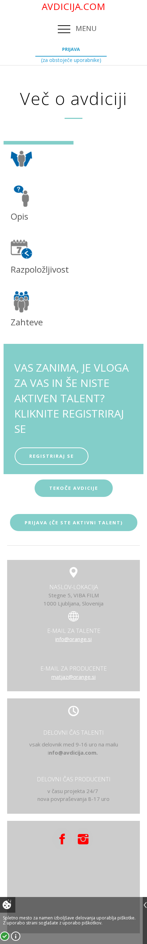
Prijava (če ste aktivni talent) (74, 522)
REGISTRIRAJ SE (51, 456)
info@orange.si (73, 639)
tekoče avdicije (73, 488)
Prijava (71, 49)
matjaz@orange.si (73, 676)
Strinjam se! (4, 936)
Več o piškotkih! (15, 936)
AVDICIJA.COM (73, 6)
